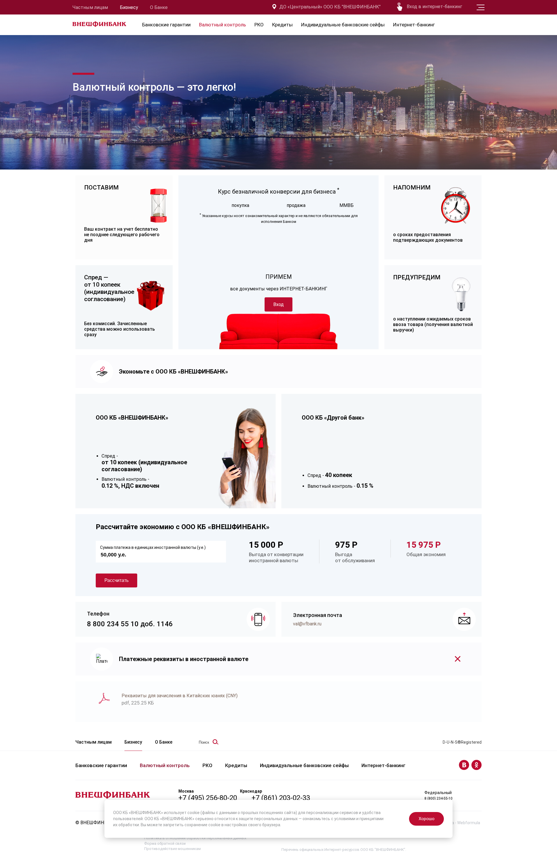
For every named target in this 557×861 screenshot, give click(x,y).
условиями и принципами (359, 818)
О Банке (159, 7)
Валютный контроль (222, 25)
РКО (259, 25)
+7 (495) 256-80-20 (207, 798)
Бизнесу (129, 7)
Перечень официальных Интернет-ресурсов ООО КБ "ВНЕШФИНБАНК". (343, 849)
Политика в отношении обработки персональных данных (195, 838)
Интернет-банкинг (414, 25)
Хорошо (427, 818)
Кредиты (282, 25)
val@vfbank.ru (307, 624)
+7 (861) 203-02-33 (281, 798)
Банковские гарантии (166, 25)
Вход (278, 304)
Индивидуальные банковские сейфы (343, 25)
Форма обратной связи (165, 843)
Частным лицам (90, 7)
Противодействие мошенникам (172, 849)
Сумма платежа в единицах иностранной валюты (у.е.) (153, 547)
